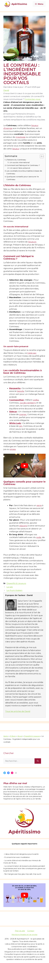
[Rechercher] (38, 761)
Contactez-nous (32, 99)
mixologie (20, 137)
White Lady (15, 423)
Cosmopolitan (16, 400)
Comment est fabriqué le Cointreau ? (23, 165)
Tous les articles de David (17, 711)
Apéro (5, 736)
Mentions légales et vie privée (24, 934)
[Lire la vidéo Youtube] (24, 465)
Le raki (9, 587)
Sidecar (13, 411)
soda (38, 537)
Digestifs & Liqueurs (16, 583)
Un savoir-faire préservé (20, 168)
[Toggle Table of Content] (40, 156)
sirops (13, 449)
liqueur (15, 149)
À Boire (13, 736)
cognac (23, 414)
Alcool (19, 736)
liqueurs (32, 242)
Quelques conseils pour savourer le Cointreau (22, 178)
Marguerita (15, 388)
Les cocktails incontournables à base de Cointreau (24, 172)
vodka (36, 400)
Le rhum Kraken (14, 590)
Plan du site (20, 931)
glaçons (23, 526)
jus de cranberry (28, 403)
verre (39, 505)
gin (20, 426)
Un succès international (20, 162)
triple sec (31, 353)
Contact (30, 931)
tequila (20, 391)
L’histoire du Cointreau (16, 160)
